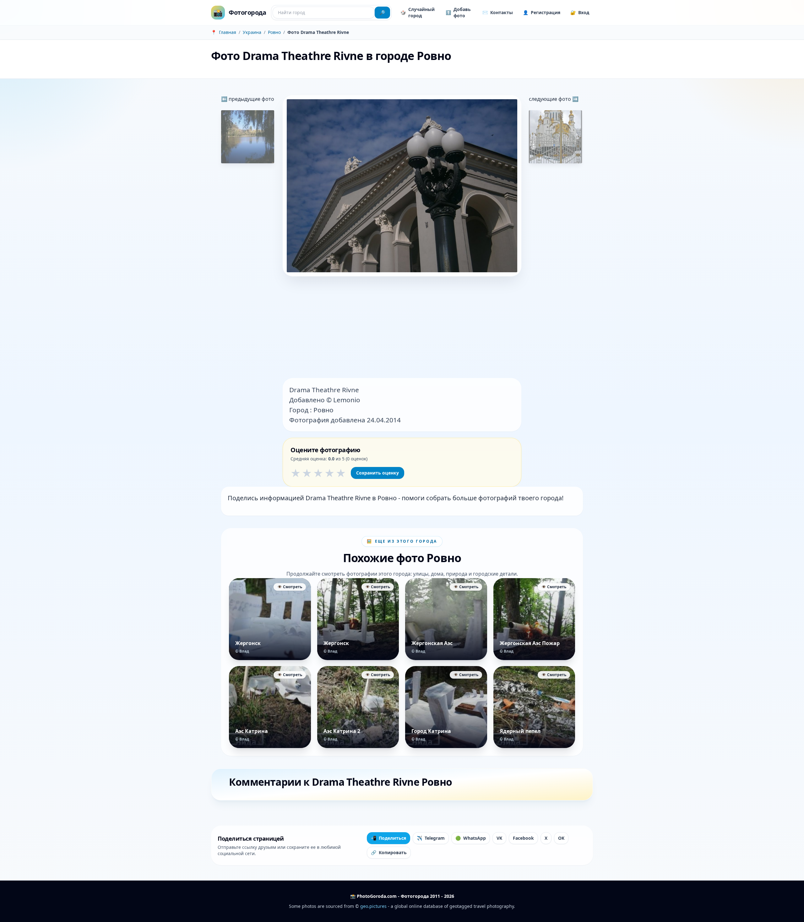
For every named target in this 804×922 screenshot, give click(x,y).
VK (499, 838)
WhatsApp (470, 838)
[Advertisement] (402, 328)
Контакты (497, 12)
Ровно (274, 32)
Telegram (431, 838)
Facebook (523, 838)
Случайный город (417, 12)
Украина (252, 32)
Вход (579, 12)
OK (561, 838)
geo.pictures (373, 906)
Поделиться (388, 838)
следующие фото (550, 98)
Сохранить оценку (377, 473)
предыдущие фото (250, 98)
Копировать (389, 852)
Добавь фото (458, 12)
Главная (227, 32)
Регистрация (541, 12)
